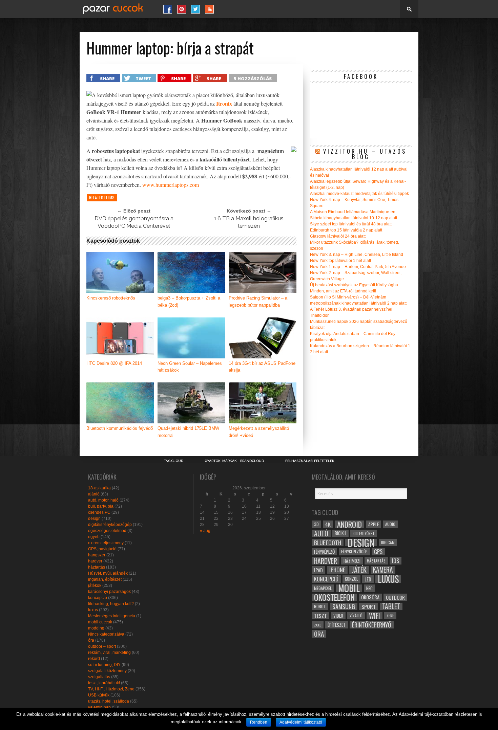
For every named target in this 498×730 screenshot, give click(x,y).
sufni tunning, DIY (104, 664)
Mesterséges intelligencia (111, 616)
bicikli (340, 533)
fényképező (324, 551)
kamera (383, 570)
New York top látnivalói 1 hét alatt (340, 260)
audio (390, 524)
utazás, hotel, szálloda (108, 701)
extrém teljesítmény (106, 542)
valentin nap (99, 707)
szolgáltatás (99, 676)
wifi (374, 615)
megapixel (323, 588)
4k (328, 524)
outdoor (395, 597)
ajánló (94, 494)
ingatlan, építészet (105, 579)
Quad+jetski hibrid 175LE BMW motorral (188, 432)
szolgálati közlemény (107, 670)
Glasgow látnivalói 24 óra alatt (338, 236)
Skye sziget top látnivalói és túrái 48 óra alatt (351, 224)
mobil (349, 588)
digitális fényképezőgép (110, 524)
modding (96, 628)
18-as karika (99, 488)
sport (368, 606)
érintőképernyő (371, 624)
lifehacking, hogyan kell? (111, 603)
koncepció (97, 597)
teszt (320, 615)
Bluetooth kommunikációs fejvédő (119, 428)
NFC (369, 588)
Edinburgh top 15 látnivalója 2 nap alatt (346, 230)
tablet (391, 606)
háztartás (96, 567)
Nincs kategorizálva (106, 634)
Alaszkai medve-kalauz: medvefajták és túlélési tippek (359, 193)
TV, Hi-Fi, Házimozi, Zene (111, 689)
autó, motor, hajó (103, 500)
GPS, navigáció (102, 549)
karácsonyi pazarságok (109, 591)
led (368, 579)
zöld (317, 624)
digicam (388, 542)
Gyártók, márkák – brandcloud (234, 461)
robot (320, 606)
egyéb (94, 536)
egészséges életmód (107, 530)
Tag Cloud (173, 461)
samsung (343, 606)
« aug (205, 530)
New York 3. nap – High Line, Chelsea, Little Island (356, 254)
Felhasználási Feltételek (309, 461)
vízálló (356, 615)
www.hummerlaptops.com (170, 184)
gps (378, 551)
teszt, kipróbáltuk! (104, 683)
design (94, 518)
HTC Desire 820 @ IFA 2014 (114, 363)
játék (359, 570)
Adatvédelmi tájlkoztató (300, 722)
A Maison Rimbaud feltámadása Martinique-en (352, 211)
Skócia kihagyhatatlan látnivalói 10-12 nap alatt (353, 218)
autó (321, 533)
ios (395, 561)
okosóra (370, 597)
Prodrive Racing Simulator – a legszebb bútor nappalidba (258, 301)
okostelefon (334, 597)
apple (373, 524)
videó (338, 615)
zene (390, 615)
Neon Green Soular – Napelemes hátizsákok (190, 367)
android (349, 524)
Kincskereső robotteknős (110, 298)
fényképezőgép (354, 551)
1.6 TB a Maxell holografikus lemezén (249, 222)
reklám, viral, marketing (109, 652)
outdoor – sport (102, 646)
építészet (337, 624)
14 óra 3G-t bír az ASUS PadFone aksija (262, 367)
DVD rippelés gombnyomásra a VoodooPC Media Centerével (134, 222)
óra (91, 640)
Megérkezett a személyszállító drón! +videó (259, 432)
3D (316, 524)
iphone (337, 570)
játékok (94, 585)
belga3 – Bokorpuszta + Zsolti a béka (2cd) (189, 301)
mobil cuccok (100, 622)
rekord (94, 658)
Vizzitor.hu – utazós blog (365, 154)
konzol (351, 579)
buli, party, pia (100, 506)
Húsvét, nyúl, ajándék (108, 573)
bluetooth (327, 542)
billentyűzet (363, 533)
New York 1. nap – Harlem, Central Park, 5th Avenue (358, 266)
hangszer (96, 555)
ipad (318, 570)
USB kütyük (98, 695)
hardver (95, 561)
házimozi (352, 560)
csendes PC (99, 512)
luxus (93, 609)
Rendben (258, 722)
